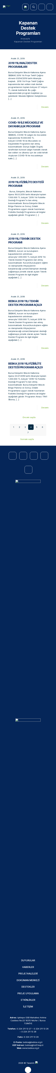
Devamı (45, 107)
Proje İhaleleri (28, 973)
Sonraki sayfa (27, 439)
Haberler (28, 967)
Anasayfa (25, 38)
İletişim (28, 1006)
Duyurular (28, 960)
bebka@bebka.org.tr (33, 1042)
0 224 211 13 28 (28, 1031)
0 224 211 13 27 (24, 1028)
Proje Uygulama (28, 993)
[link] (28, 596)
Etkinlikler (28, 999)
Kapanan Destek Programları (28, 41)
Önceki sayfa (29, 417)
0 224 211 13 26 (41, 1028)
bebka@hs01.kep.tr (34, 1045)
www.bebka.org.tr (30, 1048)
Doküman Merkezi (28, 980)
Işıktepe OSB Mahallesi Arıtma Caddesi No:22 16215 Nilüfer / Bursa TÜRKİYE (28, 1020)
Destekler (28, 986)
